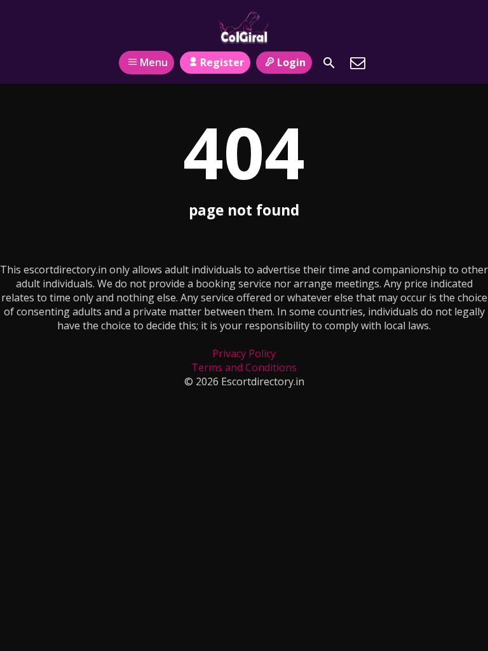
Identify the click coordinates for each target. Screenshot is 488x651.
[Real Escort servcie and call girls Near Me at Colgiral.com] (243, 27)
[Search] (329, 62)
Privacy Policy (244, 353)
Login (291, 62)
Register (222, 62)
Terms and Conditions (244, 367)
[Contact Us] (357, 62)
